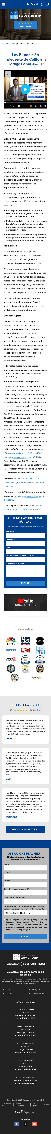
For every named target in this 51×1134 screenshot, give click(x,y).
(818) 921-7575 (29, 1018)
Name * (7, 864)
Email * (8, 548)
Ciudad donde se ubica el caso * (20, 556)
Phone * (7, 872)
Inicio (8, 989)
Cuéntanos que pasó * (15, 564)
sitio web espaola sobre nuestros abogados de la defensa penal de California (24, 482)
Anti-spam (34, 1105)
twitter (25, 1123)
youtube (34, 1123)
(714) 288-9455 (29, 1052)
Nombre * (10, 532)
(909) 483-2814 (28, 1069)
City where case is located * (16, 889)
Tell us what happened (14, 897)
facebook (16, 1123)
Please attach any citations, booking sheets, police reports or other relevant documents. (24, 907)
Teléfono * (10, 539)
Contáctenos (38, 993)
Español (5, 43)
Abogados (36, 989)
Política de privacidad (19, 1105)
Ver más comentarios (25, 829)
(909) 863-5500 (28, 1083)
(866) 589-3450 (33, 964)
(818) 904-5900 (28, 1035)
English (9, 993)
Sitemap (46, 1105)
